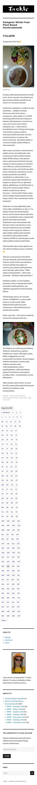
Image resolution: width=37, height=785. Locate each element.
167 (18, 593)
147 (18, 571)
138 (13, 562)
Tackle (5, 781)
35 (16, 444)
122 (13, 544)
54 (11, 467)
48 (3, 462)
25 (7, 435)
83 (16, 498)
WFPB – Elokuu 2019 (14, 709)
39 (16, 449)
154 (13, 580)
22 (11, 431)
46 (12, 458)
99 (17, 516)
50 (12, 462)
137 (8, 562)
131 (19, 553)
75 (16, 489)
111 (18, 530)
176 (3, 607)
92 (2, 512)
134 (13, 557)
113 (8, 534)
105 (8, 525)
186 (13, 616)
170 (13, 598)
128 (3, 553)
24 (2, 435)
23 (16, 431)
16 (6, 426)
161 (8, 589)
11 (6, 422)
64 (3, 480)
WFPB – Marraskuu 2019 (16, 717)
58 (12, 471)
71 (16, 485)
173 (8, 602)
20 (3, 431)
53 (7, 467)
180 (3, 611)
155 (18, 580)
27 (16, 435)
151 (18, 575)
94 (12, 512)
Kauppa (8, 637)
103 (18, 521)
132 (3, 557)
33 (7, 444)
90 (12, 507)
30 (12, 440)
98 (12, 516)
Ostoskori (8, 640)
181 (8, 611)
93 (7, 512)
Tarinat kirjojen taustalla (14, 698)
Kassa (7, 643)
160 (3, 589)
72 (2, 489)
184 (3, 616)
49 (7, 462)
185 (8, 616)
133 (8, 557)
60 (3, 476)
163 (18, 589)
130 (13, 553)
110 (13, 530)
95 (16, 512)
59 (16, 471)
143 (18, 566)
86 (12, 503)
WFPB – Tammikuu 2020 (16, 722)
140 (3, 566)
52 (2, 467)
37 (7, 449)
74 (11, 489)
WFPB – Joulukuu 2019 (15, 720)
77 (7, 494)
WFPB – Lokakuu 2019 (15, 714)
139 (18, 562)
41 (7, 453)
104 (3, 525)
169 (8, 598)
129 (8, 553)
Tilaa (6, 756)
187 (19, 616)
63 (16, 476)
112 (3, 534)
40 (3, 453)
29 (7, 440)
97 (7, 516)
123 (18, 544)
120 (3, 544)
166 (13, 593)
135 (18, 557)
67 (16, 480)
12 (11, 422)
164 (3, 593)
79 (16, 494)
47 (16, 458)
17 (11, 426)
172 (3, 602)
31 (16, 440)
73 (7, 489)
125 (8, 548)
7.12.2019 (9, 35)
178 (13, 607)
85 (7, 503)
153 (8, 580)
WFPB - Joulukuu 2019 (20, 398)
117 (8, 539)
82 (12, 498)
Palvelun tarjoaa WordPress (17, 781)
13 (15, 422)
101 (8, 521)
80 (3, 498)
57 (7, 471)
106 (13, 525)
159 (18, 584)
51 (16, 462)
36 (2, 449)
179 (18, 607)
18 (15, 426)
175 (18, 602)
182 (13, 611)
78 (12, 494)
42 (12, 453)
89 (7, 507)
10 (2, 422)
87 (16, 503)
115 (17, 534)
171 (19, 598)
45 (7, 458)
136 (3, 562)
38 (12, 449)
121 (8, 544)
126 (13, 548)
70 (12, 485)
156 (3, 584)
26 (12, 435)
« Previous (6, 412)
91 (16, 507)
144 (3, 571)
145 (8, 571)
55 (16, 467)
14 (19, 422)
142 (13, 566)
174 (13, 602)
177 (8, 607)
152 (3, 580)
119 (17, 539)
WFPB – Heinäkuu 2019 (15, 706)
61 (7, 476)
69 (7, 485)
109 (8, 530)
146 (13, 571)
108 (3, 530)
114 (12, 534)
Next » (4, 620)
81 (7, 498)
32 (2, 444)
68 (3, 485)
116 (3, 539)
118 (12, 539)
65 (7, 480)
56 (2, 471)
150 (13, 575)
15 (2, 426)
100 (3, 521)
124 (3, 548)
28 (2, 440)
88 (3, 507)
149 (8, 575)
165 (8, 593)
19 (19, 426)
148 (3, 575)
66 (12, 480)
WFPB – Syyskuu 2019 (15, 712)
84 (3, 503)
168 (3, 598)
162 (13, 589)
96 (3, 516)
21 (7, 431)
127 (18, 548)
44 (3, 458)
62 (12, 476)
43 (16, 453)
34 (11, 444)
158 (13, 584)
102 (13, 521)
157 (8, 584)
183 (19, 611)
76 (2, 494)
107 (19, 525)
